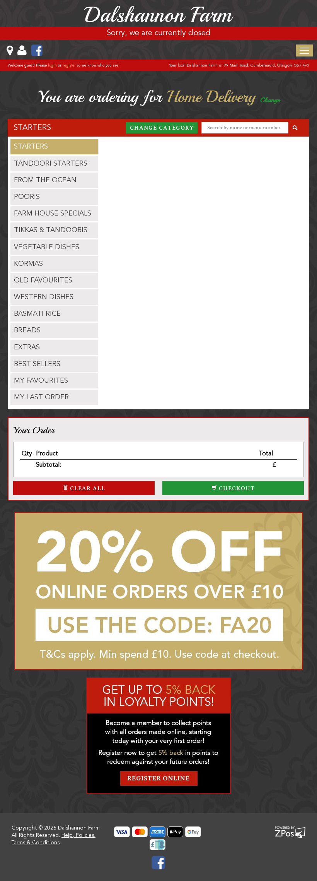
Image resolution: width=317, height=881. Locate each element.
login (52, 65)
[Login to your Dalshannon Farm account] (27, 50)
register (69, 65)
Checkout (236, 488)
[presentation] (54, 146)
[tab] (54, 146)
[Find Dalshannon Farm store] (15, 50)
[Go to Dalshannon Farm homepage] (158, 14)
